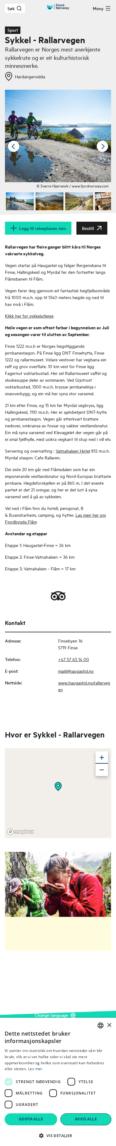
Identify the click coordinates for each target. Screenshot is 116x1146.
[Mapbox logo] (20, 831)
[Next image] (102, 146)
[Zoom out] (102, 770)
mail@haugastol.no (76, 671)
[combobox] (100, 1025)
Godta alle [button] (31, 1119)
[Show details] (58, 786)
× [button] (109, 1025)
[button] (58, 1135)
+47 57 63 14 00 (73, 659)
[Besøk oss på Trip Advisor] (58, 596)
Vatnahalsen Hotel (73, 451)
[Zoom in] (102, 757)
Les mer (35, 1068)
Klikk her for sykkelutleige (29, 315)
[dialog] (58, 1082)
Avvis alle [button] (86, 1119)
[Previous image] (13, 146)
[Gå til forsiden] (58, 7)
